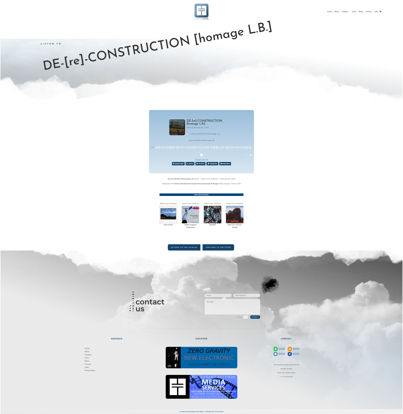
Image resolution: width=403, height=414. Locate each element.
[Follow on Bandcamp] (275, 354)
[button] (201, 155)
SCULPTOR (219, 412)
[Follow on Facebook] (290, 354)
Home (329, 12)
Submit (255, 317)
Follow (282, 349)
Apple (191, 164)
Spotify (201, 164)
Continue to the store (218, 247)
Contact (368, 12)
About (336, 12)
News (361, 12)
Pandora (213, 164)
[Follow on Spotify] (275, 349)
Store (354, 12)
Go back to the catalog (184, 247)
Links (376, 12)
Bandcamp (179, 164)
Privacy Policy (90, 371)
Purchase (226, 164)
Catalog (344, 12)
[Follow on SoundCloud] (290, 349)
